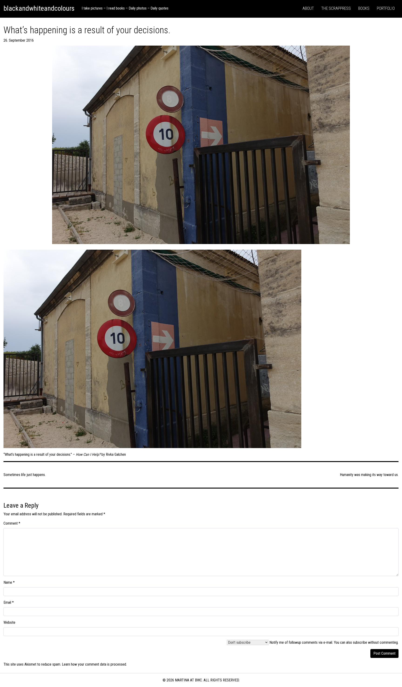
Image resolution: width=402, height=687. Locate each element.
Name (9, 582)
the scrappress (336, 8)
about (308, 8)
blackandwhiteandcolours (38, 8)
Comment (11, 523)
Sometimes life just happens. (24, 475)
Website (9, 622)
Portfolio (386, 8)
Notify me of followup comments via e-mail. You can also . (333, 642)
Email (8, 602)
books (363, 8)
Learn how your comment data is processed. (94, 664)
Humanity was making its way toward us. (369, 475)
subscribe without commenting (375, 642)
